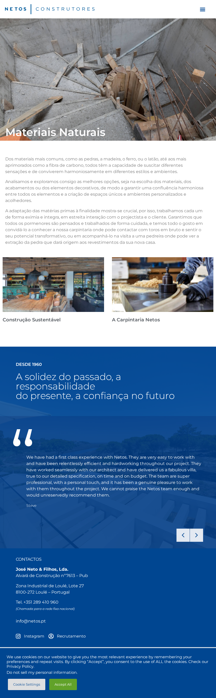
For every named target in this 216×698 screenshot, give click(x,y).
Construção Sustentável (32, 320)
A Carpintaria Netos (136, 320)
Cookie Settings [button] (26, 684)
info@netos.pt (31, 621)
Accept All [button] (63, 684)
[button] (202, 9)
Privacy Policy (20, 666)
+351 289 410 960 (40, 602)
